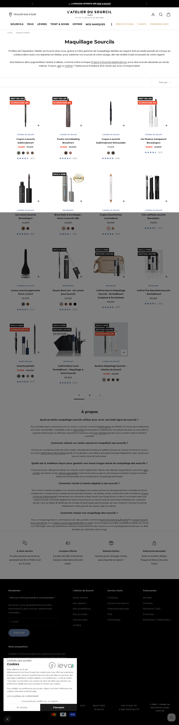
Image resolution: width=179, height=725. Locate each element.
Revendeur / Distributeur (157, 619)
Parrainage (114, 619)
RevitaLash (111, 286)
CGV (82, 705)
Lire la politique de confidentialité (22, 696)
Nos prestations (82, 608)
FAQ (110, 614)
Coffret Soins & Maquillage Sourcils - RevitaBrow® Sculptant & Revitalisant (110, 294)
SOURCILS (16, 24)
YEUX (30, 24)
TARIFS (141, 24)
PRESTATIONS (125, 24)
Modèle (147, 597)
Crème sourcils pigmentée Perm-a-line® (25, 292)
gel (59, 65)
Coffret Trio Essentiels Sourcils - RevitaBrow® (153, 292)
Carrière (148, 603)
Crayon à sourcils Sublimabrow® (25, 141)
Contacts (113, 597)
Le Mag (77, 625)
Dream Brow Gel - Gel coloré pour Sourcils (68, 292)
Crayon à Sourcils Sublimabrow (109, 62)
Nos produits (80, 614)
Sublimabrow (104, 426)
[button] (7, 719)
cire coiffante (99, 433)
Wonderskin (68, 210)
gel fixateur (79, 429)
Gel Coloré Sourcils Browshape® (25, 216)
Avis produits (80, 619)
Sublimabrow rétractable (53, 453)
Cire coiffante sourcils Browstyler (154, 216)
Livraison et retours (118, 603)
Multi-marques (25, 361)
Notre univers (80, 597)
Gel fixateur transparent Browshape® (153, 141)
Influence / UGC (152, 608)
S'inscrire (19, 632)
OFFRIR (77, 24)
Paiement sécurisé (118, 608)
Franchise (148, 614)
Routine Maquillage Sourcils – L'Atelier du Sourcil (111, 368)
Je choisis (21, 707)
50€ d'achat (104, 3)
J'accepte (58, 707)
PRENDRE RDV (159, 24)
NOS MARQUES (95, 24)
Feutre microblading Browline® (68, 141)
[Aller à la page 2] (100, 395)
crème (69, 65)
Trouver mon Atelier (24, 14)
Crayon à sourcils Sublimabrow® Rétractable (111, 141)
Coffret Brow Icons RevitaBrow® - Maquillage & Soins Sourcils (68, 369)
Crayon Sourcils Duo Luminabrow (111, 216)
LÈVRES (42, 24)
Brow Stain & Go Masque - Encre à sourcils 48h (68, 216)
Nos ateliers (79, 603)
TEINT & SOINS (59, 24)
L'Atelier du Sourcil (25, 134)
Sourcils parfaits (25, 366)
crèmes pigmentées (68, 473)
